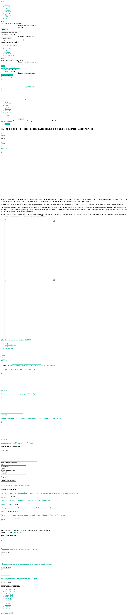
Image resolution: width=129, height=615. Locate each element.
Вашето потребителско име (27, 25)
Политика (8, 15)
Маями (7, 346)
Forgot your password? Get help (10, 68)
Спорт (7, 18)
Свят (6, 16)
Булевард (7, 13)
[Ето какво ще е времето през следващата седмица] (5, 545)
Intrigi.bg (3, 121)
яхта (6, 350)
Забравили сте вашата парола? (10, 31)
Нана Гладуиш (9, 348)
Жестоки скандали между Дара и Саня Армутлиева (22, 394)
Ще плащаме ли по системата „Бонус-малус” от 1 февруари (25, 500)
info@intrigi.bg (17, 532)
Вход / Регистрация (11, 45)
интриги (9, 596)
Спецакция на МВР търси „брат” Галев (17, 443)
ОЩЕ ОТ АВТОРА (28, 369)
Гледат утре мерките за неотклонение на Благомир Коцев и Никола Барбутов (33, 515)
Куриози (7, 10)
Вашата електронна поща (26, 36)
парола (20, 27)
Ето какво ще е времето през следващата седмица (21, 549)
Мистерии (8, 11)
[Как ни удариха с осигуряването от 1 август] (5, 575)
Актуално (8, 6)
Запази (5, 477)
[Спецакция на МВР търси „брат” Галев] (12, 437)
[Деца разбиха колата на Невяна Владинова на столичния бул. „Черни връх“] (12, 413)
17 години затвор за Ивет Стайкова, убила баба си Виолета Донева (28, 508)
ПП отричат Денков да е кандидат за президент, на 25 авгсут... (26, 564)
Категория (8, 603)
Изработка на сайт (6, 613)
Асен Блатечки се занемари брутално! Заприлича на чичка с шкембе (34, 365)
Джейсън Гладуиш (10, 345)
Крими (7, 8)
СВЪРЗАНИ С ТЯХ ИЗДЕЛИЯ (11, 369)
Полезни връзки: (10, 55)
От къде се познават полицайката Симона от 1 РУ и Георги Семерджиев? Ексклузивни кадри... (40, 493)
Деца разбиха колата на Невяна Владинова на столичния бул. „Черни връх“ (32, 418)
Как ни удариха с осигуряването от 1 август (19, 579)
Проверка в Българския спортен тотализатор (26, 364)
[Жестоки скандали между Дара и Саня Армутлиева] (12, 388)
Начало (7, 5)
